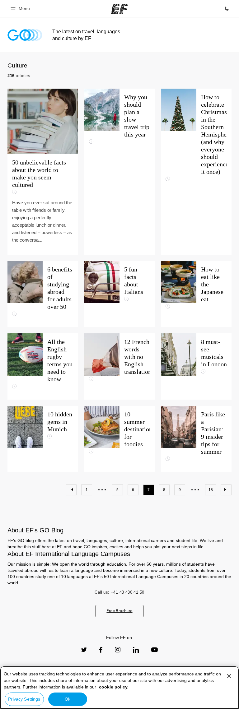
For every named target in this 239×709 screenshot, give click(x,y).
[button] (21, 8)
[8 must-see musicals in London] (196, 366)
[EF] (119, 9)
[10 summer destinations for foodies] (119, 439)
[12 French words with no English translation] (119, 366)
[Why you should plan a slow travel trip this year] (119, 172)
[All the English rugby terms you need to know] (42, 366)
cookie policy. (114, 686)
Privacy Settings (24, 699)
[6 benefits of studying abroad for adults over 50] (42, 294)
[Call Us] (226, 8)
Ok (67, 699)
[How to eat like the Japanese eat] (196, 294)
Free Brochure (119, 610)
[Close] (229, 676)
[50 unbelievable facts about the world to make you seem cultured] (42, 172)
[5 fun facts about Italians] (119, 294)
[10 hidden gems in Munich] (42, 439)
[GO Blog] (24, 35)
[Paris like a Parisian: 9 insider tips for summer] (196, 439)
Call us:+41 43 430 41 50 (119, 592)
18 (211, 490)
